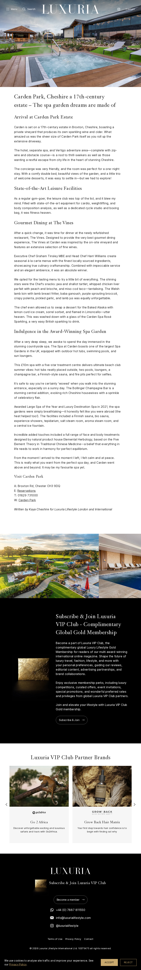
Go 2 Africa (39, 822)
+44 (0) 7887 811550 (70, 910)
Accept (109, 962)
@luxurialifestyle (67, 926)
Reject (128, 962)
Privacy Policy (73, 939)
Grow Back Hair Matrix (102, 822)
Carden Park (27, 500)
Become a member (68, 899)
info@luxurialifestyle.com (73, 918)
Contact (130, 9)
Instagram (119, 9)
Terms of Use (55, 939)
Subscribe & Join (69, 720)
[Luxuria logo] (70, 9)
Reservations (26, 491)
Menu (14, 9)
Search (31, 9)
